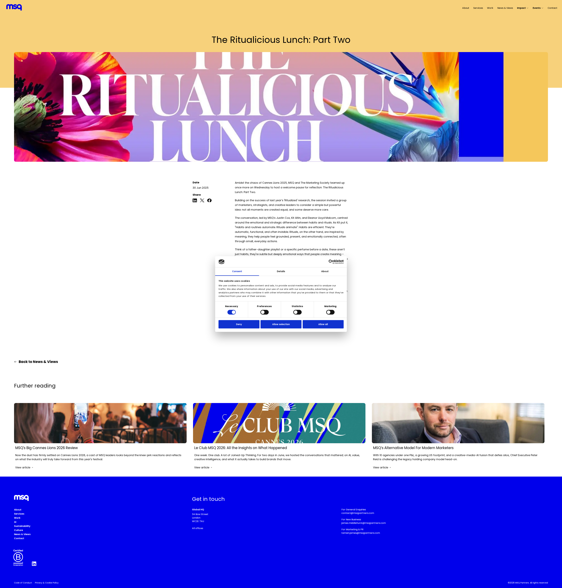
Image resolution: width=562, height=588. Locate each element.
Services (478, 8)
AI (15, 522)
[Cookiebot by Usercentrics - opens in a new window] (331, 262)
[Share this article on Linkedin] (195, 201)
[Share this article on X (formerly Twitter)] (202, 201)
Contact (552, 8)
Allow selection (281, 324)
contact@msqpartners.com (357, 513)
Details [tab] (281, 271)
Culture (18, 530)
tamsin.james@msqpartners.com (360, 533)
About (465, 8)
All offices (197, 528)
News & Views (505, 8)
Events (537, 8)
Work (490, 8)
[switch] (264, 312)
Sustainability (22, 526)
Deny (239, 324)
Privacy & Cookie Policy (47, 582)
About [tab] (325, 271)
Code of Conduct (23, 582)
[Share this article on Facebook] (209, 201)
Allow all (323, 324)
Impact (521, 8)
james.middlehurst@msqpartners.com (363, 523)
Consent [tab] (237, 271)
